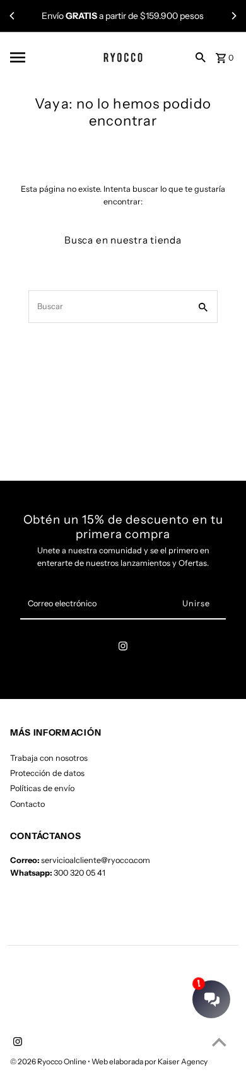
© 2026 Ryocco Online (49, 1061)
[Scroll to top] (219, 1042)
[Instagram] (123, 648)
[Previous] (12, 15)
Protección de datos (47, 773)
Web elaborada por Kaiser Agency (149, 1061)
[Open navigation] (38, 57)
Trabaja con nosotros (49, 758)
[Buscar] (201, 57)
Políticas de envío (42, 788)
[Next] (233, 15)
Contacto (27, 804)
